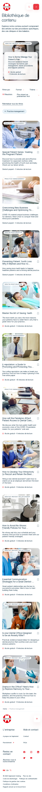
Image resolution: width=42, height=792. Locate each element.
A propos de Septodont (10, 736)
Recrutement (7, 743)
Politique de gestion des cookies (14, 781)
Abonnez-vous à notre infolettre (9, 761)
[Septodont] (6, 7)
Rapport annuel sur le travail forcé (14, 787)
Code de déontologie (10, 779)
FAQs (25, 743)
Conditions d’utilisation (10, 784)
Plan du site (27, 776)
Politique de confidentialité (28, 779)
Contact (26, 736)
